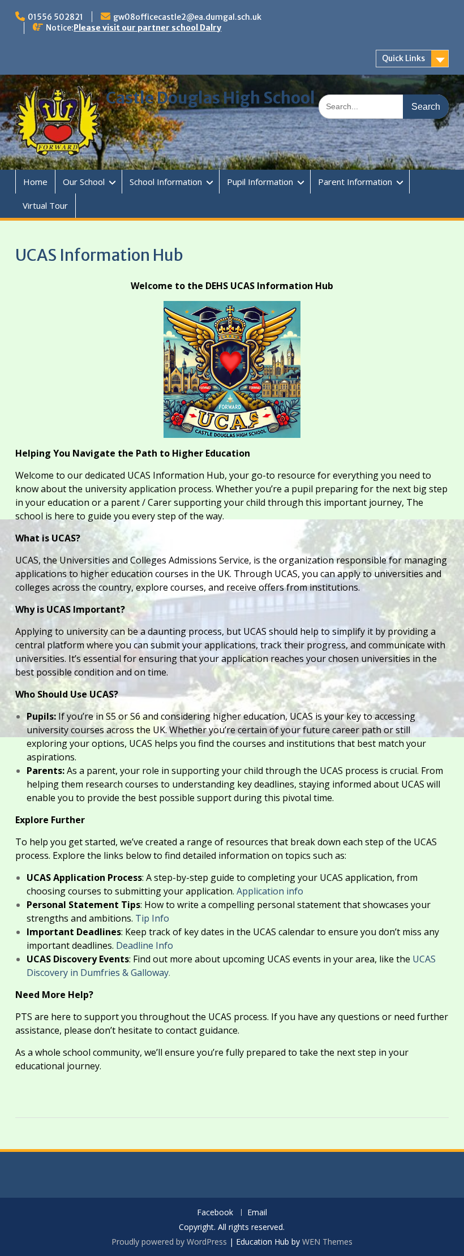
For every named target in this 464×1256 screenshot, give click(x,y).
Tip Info (152, 918)
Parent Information (355, 181)
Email (257, 1212)
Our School (84, 181)
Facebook (215, 1212)
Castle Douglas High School (210, 98)
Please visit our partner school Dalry (147, 28)
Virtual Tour (45, 205)
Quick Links (403, 58)
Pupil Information (260, 181)
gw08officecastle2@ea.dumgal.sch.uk (187, 17)
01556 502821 (55, 17)
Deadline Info (144, 945)
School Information (166, 181)
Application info (270, 891)
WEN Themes (327, 1241)
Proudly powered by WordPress (169, 1241)
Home (35, 181)
